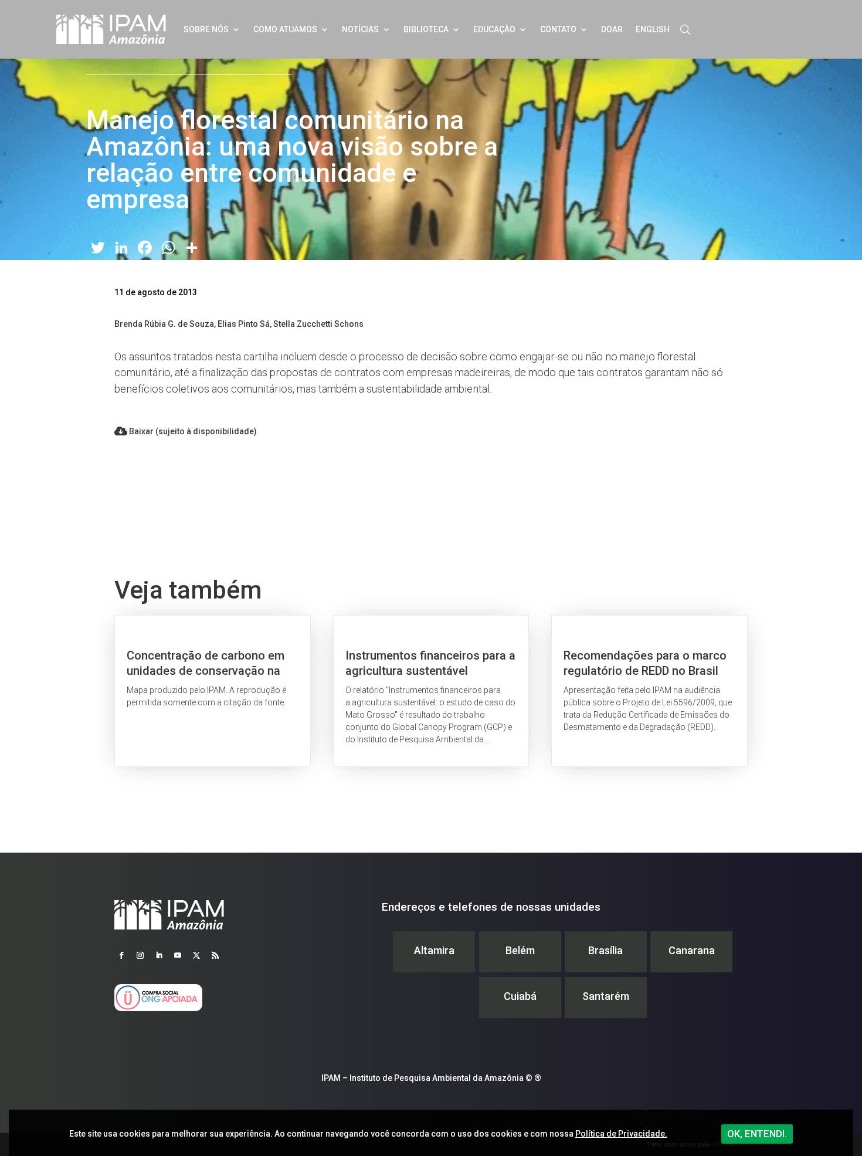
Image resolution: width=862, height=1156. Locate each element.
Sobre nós (206, 29)
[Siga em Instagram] (140, 955)
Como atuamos (285, 29)
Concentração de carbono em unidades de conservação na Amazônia (212, 691)
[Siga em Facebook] (121, 955)
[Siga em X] (196, 955)
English (653, 29)
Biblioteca (426, 29)
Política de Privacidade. (621, 1133)
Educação (494, 29)
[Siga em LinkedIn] (159, 955)
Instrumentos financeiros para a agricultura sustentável (431, 691)
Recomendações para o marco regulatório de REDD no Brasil (649, 691)
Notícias (360, 29)
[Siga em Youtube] (178, 955)
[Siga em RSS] (215, 955)
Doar (612, 29)
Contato (558, 29)
